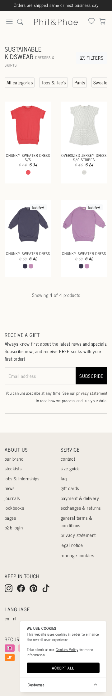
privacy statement (91, 393)
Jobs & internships (22, 478)
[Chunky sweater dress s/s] (28, 125)
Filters (94, 58)
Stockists (13, 468)
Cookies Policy (67, 649)
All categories (20, 82)
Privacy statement (78, 535)
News (10, 488)
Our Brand (14, 459)
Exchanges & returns (81, 508)
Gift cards (70, 488)
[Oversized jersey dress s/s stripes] (84, 125)
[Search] (91, 22)
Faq (64, 478)
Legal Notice (72, 545)
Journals (12, 498)
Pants (79, 82)
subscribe (91, 376)
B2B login (14, 527)
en (7, 618)
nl (14, 618)
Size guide (70, 468)
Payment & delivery (80, 498)
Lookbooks (14, 508)
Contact (68, 459)
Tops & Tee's (53, 82)
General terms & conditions (76, 521)
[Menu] (9, 23)
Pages (10, 518)
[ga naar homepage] (56, 21)
